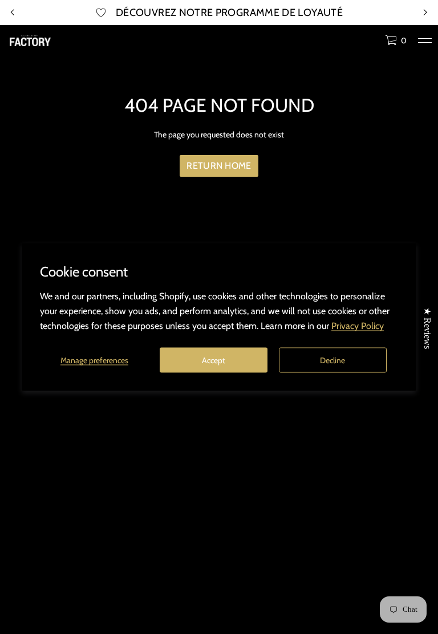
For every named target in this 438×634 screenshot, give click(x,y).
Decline (332, 360)
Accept (213, 360)
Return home (219, 165)
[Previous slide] (12, 12)
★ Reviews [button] (427, 328)
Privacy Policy (357, 325)
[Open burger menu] (425, 40)
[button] (395, 40)
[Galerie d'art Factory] (30, 40)
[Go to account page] (372, 43)
